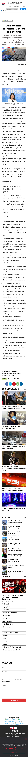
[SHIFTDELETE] (8, 721)
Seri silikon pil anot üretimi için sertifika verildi (15, 538)
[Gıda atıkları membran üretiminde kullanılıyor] (4, 545)
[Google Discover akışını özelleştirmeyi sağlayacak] (4, 550)
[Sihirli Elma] (14, 721)
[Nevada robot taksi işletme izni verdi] (4, 572)
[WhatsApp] (17, 384)
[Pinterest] (14, 384)
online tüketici (5, 381)
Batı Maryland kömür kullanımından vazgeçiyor (15, 527)
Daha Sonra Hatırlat (12, 9)
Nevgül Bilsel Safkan (16, 378)
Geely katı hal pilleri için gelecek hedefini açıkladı (15, 521)
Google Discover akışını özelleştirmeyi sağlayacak (15, 549)
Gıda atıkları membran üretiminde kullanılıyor (14, 544)
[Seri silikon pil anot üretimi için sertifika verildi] (4, 539)
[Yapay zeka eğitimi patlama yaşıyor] (4, 567)
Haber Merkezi (22, 64)
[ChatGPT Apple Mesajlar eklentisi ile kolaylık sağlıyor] (4, 555)
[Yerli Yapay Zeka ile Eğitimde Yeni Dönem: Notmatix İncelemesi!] (14, 586)
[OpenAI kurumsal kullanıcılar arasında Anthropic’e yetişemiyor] (4, 561)
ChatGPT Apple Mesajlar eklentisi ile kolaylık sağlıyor (15, 555)
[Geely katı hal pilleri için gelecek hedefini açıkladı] (4, 522)
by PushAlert (4, 10)
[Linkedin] (21, 384)
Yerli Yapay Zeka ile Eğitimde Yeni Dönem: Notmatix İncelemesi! (12, 597)
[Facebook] (6, 384)
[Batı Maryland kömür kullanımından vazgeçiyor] (4, 528)
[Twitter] (10, 384)
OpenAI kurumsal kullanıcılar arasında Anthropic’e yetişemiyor (14, 561)
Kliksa (9, 378)
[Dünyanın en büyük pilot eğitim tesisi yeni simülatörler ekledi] (4, 533)
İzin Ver (23, 9)
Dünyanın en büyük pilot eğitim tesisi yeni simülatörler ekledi (14, 533)
